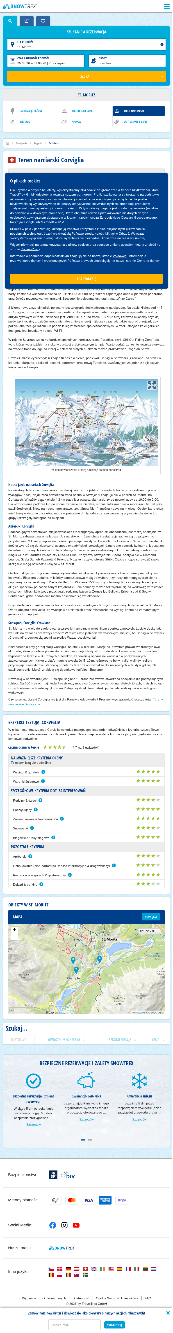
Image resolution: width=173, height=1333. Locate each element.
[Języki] (51, 1269)
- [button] (14, 937)
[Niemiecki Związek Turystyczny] (68, 1175)
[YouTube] (76, 1225)
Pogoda (76, 122)
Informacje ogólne (31, 111)
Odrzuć (124, 233)
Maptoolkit (139, 1012)
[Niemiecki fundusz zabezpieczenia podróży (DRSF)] (53, 1174)
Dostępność (81, 1298)
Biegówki (25, 122)
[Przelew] (55, 1200)
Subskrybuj (114, 1325)
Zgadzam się (41, 229)
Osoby (103, 58)
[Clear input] (162, 44)
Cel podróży (25, 42)
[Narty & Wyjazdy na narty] (20, 6)
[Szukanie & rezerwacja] (10, 21)
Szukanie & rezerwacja (86, 32)
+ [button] (14, 930)
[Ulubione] (43, 21)
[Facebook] (53, 1225)
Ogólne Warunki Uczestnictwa (117, 1298)
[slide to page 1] (83, 1140)
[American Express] (105, 1200)
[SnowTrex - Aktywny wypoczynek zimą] (62, 1248)
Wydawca (120, 256)
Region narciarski (82, 111)
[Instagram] (64, 1225)
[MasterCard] (71, 1200)
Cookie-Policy (30, 249)
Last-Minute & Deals (135, 122)
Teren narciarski (134, 111)
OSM (151, 1012)
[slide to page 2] (90, 1140)
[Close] (168, 1313)
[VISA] (88, 1200)
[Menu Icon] (166, 6)
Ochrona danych (148, 260)
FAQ (148, 1298)
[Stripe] (121, 1200)
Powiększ (151, 917)
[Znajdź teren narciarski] (27, 21)
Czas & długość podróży (33, 58)
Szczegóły (33, 1124)
